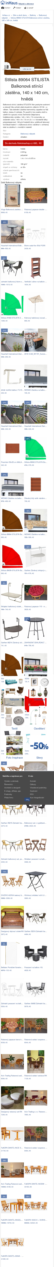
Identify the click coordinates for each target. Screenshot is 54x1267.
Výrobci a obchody (11, 781)
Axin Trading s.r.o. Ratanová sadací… (38, 1111)
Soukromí (33, 791)
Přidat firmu (8, 798)
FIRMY (18, 8)
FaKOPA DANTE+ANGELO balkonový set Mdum (20, 1220)
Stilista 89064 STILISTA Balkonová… (15, 534)
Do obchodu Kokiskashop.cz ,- (23, 143)
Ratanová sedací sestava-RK (35, 1075)
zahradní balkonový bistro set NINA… (15, 281)
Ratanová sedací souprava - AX (36, 1039)
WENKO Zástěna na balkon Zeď (36, 534)
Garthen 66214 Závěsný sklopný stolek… (17, 642)
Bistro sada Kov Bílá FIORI (34, 245)
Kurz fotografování (37, 798)
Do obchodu (10, 212)
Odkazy (33, 784)
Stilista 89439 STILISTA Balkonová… (15, 570)
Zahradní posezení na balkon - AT (14, 1003)
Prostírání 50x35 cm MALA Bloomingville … (18, 462)
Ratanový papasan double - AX (36, 209)
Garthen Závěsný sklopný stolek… (37, 570)
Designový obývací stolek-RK (12, 931)
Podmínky (8, 794)
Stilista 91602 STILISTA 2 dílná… (14, 318)
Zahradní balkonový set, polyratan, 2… (16, 859)
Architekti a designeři (12, 788)
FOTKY (7, 8)
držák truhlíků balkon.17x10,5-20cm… (15, 390)
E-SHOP (29, 8)
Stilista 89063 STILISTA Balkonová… (38, 462)
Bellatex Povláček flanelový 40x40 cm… (16, 967)
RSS (32, 794)
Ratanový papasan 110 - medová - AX (38, 606)
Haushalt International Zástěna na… (14, 354)
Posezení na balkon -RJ (33, 967)
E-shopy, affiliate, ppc (12, 791)
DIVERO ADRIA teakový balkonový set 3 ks (18, 895)
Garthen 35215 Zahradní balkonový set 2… (17, 823)
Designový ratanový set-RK (11, 1111)
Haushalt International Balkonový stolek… (17, 245)
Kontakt (33, 781)
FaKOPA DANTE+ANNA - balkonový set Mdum (19, 1256)
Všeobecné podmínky (38, 788)
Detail (20, 212)
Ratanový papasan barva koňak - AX (15, 1039)
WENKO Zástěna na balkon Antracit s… (16, 498)
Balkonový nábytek (28, 133)
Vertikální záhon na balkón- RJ (36, 281)
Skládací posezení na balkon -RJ (37, 859)
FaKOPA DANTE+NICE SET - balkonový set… (19, 1147)
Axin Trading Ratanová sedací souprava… (17, 1075)
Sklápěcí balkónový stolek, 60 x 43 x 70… (17, 606)
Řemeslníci (8, 784)
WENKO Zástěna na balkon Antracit (38, 390)
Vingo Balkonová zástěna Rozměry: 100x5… (18, 209)
